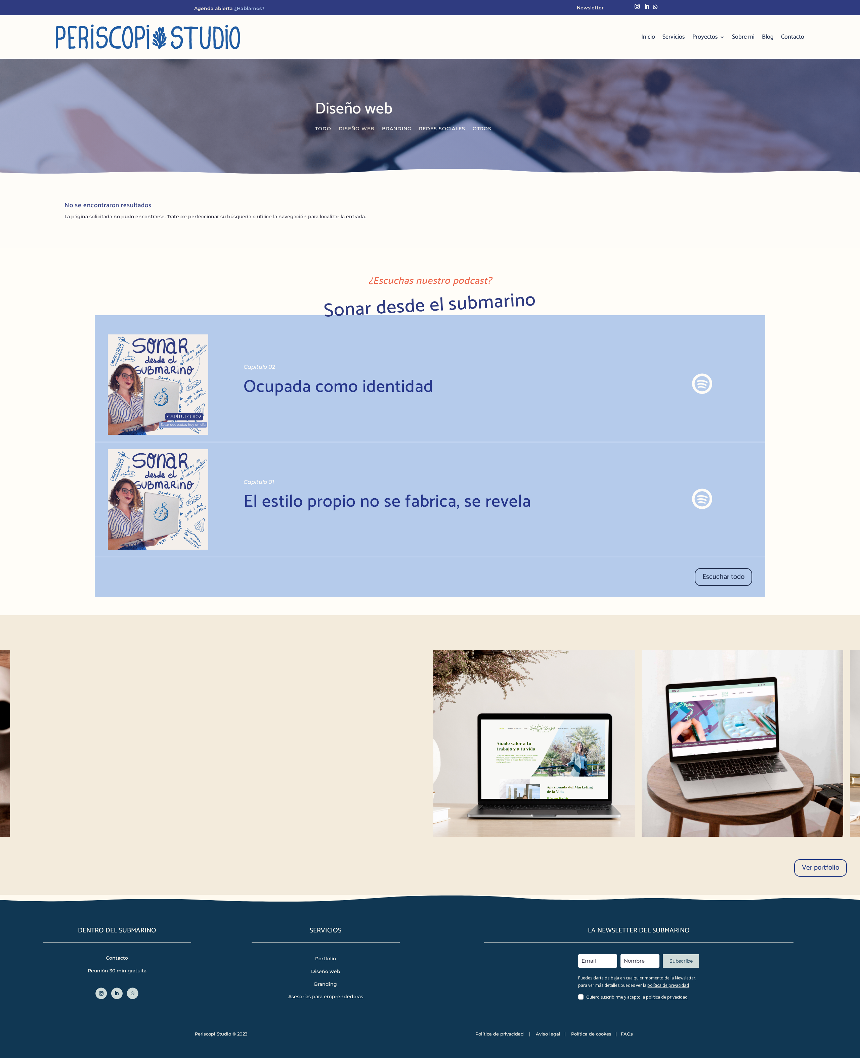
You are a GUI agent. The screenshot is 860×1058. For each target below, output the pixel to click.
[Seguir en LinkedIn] (647, 6)
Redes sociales (442, 129)
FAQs (627, 1034)
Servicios (673, 37)
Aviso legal (548, 1034)
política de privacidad (668, 985)
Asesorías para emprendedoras (325, 997)
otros (482, 129)
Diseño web (357, 129)
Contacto (792, 37)
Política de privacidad (499, 1034)
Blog (768, 37)
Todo (323, 129)
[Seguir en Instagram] (637, 6)
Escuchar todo (723, 577)
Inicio (648, 37)
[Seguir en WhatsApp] (655, 6)
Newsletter (590, 8)
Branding (397, 129)
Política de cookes (590, 1034)
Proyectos (705, 37)
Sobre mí (743, 37)
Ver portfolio (820, 867)
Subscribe (681, 961)
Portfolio (325, 959)
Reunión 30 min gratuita (117, 971)
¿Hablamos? (248, 8)
